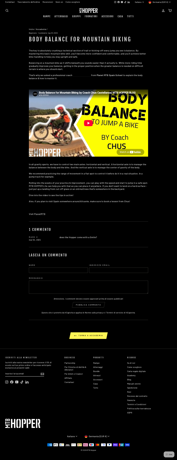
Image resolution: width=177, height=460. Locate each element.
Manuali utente (134, 384)
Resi (129, 392)
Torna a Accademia (90, 335)
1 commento (43, 33)
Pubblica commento (88, 305)
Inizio (31, 29)
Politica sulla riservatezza (139, 408)
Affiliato (68, 378)
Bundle (96, 371)
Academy (131, 375)
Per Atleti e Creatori (74, 374)
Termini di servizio (114, 313)
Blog (129, 380)
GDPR (129, 413)
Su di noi (131, 363)
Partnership (70, 363)
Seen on (59, 2)
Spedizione (132, 388)
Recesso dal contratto (137, 396)
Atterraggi (61, 16)
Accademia (41, 29)
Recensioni (48, 2)
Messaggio (36, 278)
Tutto (95, 388)
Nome (32, 265)
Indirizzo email (99, 265)
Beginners (33, 33)
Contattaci (10, 2)
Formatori (91, 16)
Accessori (108, 16)
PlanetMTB (39, 214)
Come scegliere (73, 2)
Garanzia (131, 400)
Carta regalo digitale (136, 371)
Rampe (47, 16)
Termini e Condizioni (136, 404)
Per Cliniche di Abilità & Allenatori (75, 368)
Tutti (130, 16)
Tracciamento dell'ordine (28, 2)
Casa (120, 16)
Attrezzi (97, 375)
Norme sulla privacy (94, 313)
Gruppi (76, 16)
